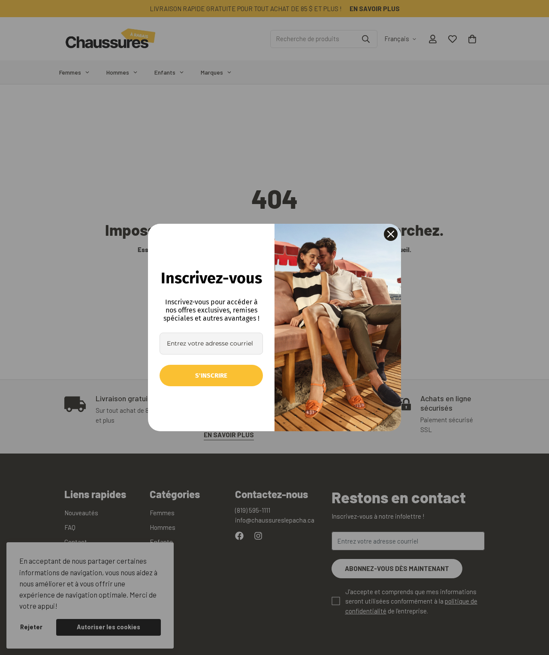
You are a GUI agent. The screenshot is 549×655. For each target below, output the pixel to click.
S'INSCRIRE (211, 375)
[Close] (390, 234)
